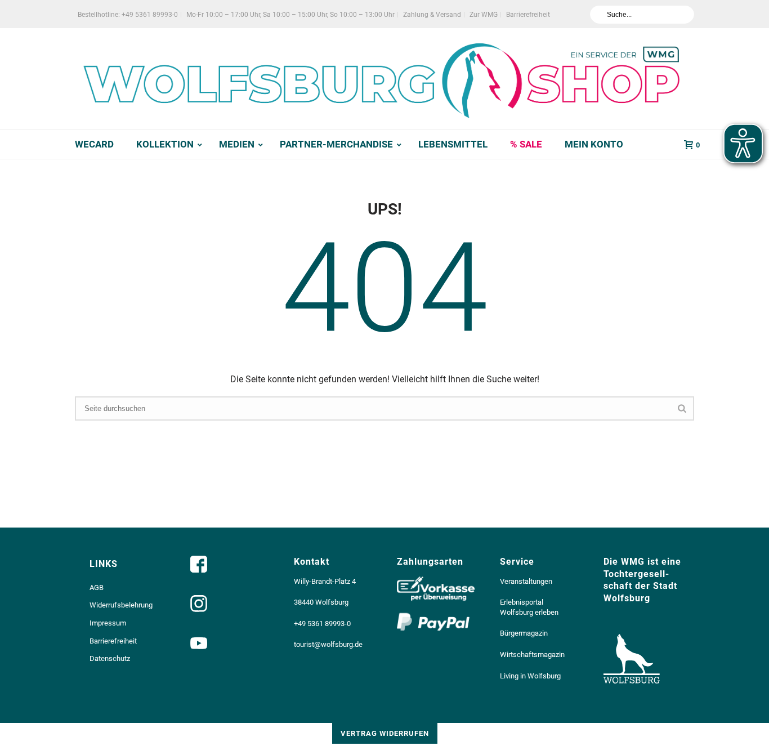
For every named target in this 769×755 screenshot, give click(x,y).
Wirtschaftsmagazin (532, 654)
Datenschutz (110, 658)
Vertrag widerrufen (385, 733)
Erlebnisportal (521, 602)
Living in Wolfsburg (530, 676)
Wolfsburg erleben (529, 612)
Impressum (108, 623)
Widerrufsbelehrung (121, 605)
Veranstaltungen (526, 581)
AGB (97, 587)
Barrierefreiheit (113, 641)
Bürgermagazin (524, 633)
